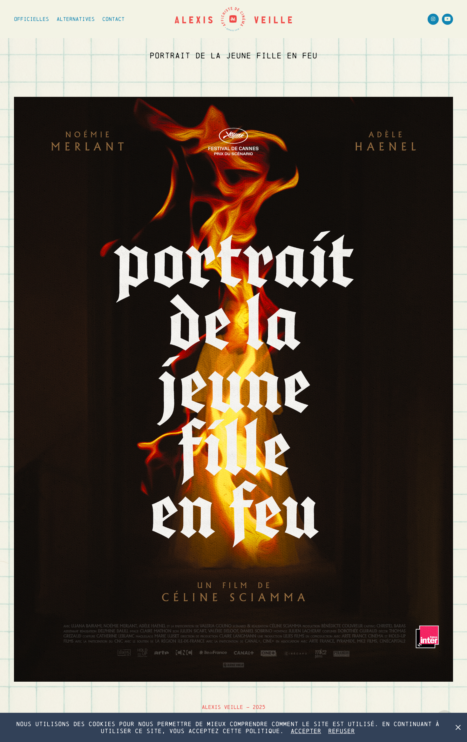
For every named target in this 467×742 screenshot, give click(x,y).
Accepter (306, 730)
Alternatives (76, 19)
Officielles (31, 19)
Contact (113, 19)
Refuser (341, 730)
